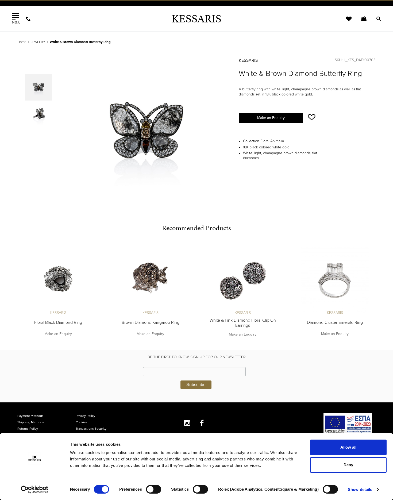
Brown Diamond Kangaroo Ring (150, 322)
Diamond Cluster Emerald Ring (335, 322)
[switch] (153, 489)
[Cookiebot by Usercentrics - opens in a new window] (34, 490)
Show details (360, 489)
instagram (187, 423)
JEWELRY (38, 42)
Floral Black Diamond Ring (58, 322)
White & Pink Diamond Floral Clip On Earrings (243, 323)
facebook (202, 423)
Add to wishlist (311, 117)
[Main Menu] (15, 17)
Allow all (348, 447)
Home (21, 42)
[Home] (196, 18)
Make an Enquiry (271, 118)
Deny (348, 465)
